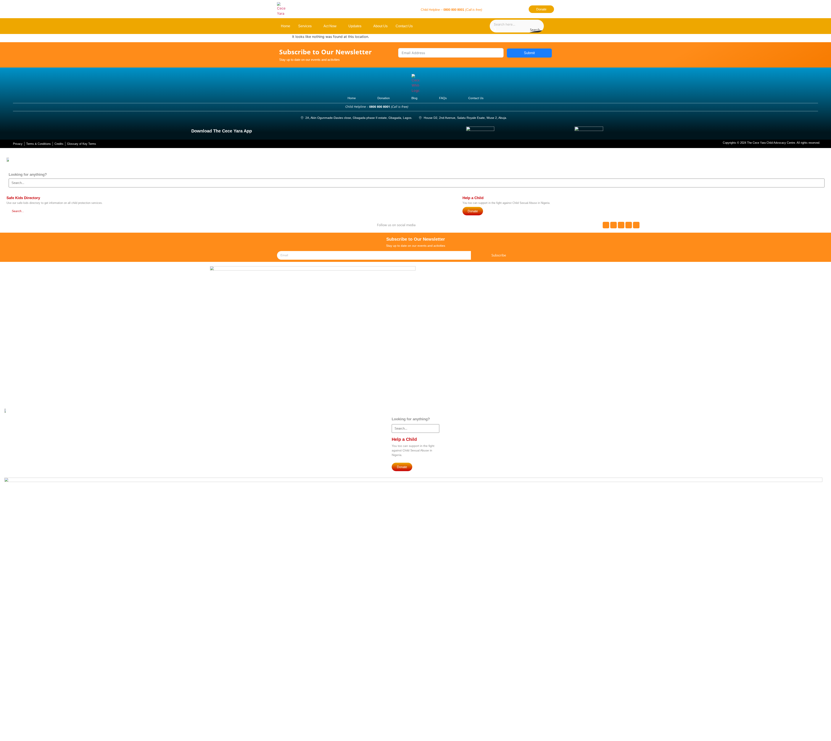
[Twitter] (498, 9)
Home (352, 98)
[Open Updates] (363, 26)
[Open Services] (314, 26)
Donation (383, 98)
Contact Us (475, 98)
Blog (414, 98)
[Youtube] (506, 9)
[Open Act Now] (339, 26)
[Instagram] (513, 9)
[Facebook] (491, 9)
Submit (529, 53)
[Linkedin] (521, 9)
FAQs (443, 98)
